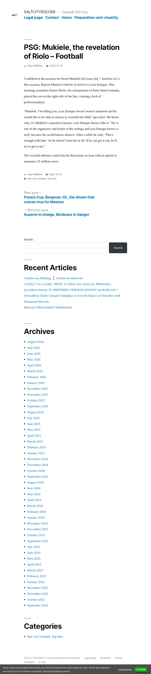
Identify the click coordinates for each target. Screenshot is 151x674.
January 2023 (36, 582)
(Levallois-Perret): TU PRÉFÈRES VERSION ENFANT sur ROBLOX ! (70, 290)
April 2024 (34, 500)
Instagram (29, 662)
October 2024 (36, 471)
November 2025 (37, 395)
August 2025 (35, 412)
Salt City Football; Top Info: (42, 178)
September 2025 (37, 406)
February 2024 (36, 512)
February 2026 (36, 377)
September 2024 (37, 476)
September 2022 (37, 605)
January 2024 (36, 517)
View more (75, 671)
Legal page (33, 17)
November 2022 (37, 594)
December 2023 (37, 523)
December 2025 (37, 389)
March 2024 (35, 506)
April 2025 (34, 436)
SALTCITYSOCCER (39, 12)
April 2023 (34, 564)
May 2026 (33, 359)
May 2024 (33, 494)
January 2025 (36, 453)
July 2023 (33, 547)
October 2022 (36, 600)
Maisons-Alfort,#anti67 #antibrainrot (48, 307)
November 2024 (37, 465)
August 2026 (35, 342)
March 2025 (35, 441)
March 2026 (35, 371)
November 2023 (37, 529)
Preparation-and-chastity (96, 17)
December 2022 (37, 588)
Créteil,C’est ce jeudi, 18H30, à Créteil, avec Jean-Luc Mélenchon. (67, 284)
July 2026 (33, 348)
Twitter (119, 658)
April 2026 (34, 365)
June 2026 (33, 354)
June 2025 (33, 424)
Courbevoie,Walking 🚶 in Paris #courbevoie (53, 278)
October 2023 (36, 535)
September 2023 (37, 541)
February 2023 (36, 576)
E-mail (42, 662)
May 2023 (33, 558)
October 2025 (36, 400)
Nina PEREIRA (34, 65)
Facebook (105, 658)
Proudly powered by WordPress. (63, 658)
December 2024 (37, 459)
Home (67, 17)
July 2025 (33, 418)
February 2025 (36, 447)
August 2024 (35, 482)
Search (28, 239)
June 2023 (33, 553)
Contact (52, 17)
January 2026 (36, 383)
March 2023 (35, 570)
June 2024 (33, 488)
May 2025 (33, 430)
